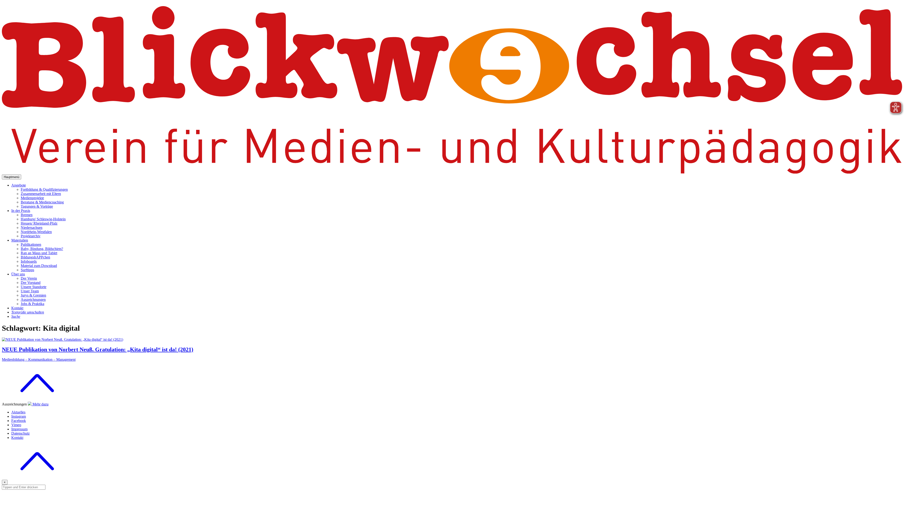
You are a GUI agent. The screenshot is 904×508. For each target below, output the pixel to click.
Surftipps (27, 270)
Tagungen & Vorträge (37, 206)
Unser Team (30, 291)
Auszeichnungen (33, 300)
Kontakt (17, 308)
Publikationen (31, 244)
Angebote (18, 185)
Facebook (18, 421)
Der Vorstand (30, 283)
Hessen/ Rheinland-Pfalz (39, 223)
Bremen (26, 215)
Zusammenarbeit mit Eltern (41, 194)
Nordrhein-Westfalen (36, 232)
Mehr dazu (40, 404)
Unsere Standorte (33, 287)
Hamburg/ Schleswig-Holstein (43, 219)
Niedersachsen (31, 228)
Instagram (18, 416)
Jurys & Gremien (33, 295)
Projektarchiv (30, 236)
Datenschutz (20, 433)
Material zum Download (39, 266)
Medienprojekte (32, 198)
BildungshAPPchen (35, 257)
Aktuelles (18, 412)
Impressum (19, 429)
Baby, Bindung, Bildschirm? (42, 249)
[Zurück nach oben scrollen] (37, 478)
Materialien (19, 240)
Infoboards (29, 261)
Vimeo (16, 425)
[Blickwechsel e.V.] (452, 172)
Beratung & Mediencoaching (42, 202)
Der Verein (29, 278)
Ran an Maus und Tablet (39, 253)
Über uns (18, 274)
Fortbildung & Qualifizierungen (44, 189)
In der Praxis (20, 211)
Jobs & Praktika (32, 304)
